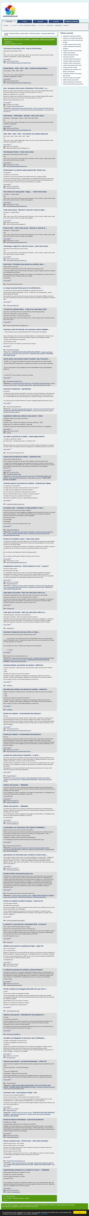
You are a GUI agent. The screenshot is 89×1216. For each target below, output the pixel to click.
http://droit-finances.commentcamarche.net (19, 751)
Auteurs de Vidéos (29, 25)
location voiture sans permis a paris (21, 895)
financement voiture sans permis (73, 84)
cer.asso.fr (10, 942)
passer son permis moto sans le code (20, 1164)
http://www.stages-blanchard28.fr (16, 920)
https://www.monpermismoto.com (16, 1160)
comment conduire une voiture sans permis (72, 74)
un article (49, 25)
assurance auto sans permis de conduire (26, 352)
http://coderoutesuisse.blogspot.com (17, 166)
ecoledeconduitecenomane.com (15, 504)
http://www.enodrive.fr (13, 1137)
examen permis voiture (70, 67)
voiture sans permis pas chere (72, 65)
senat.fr (9, 432)
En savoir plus (43, 1214)
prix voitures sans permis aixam (41, 383)
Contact (66, 25)
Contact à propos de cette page (65, 1205)
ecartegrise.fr (10, 608)
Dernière (27, 1198)
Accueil (6, 25)
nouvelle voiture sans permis (72, 59)
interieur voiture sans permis (71, 63)
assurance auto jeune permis (11, 109)
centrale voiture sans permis (71, 61)
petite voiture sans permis (71, 80)
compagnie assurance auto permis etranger (43, 409)
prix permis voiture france (25, 385)
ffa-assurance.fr (11, 1057)
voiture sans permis (69, 52)
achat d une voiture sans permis (23, 1085)
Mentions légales (13, 1205)
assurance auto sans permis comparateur (31, 109)
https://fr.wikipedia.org (13, 802)
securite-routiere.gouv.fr (13, 188)
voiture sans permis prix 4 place (41, 385)
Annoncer (58, 25)
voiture (9, 21)
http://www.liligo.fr (11, 776)
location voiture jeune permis (34, 478)
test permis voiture (68, 57)
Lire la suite (6, 59)
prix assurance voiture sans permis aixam (21, 383)
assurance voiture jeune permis (12, 779)
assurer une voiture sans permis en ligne (33, 849)
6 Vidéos (13, 43)
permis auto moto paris (39, 897)
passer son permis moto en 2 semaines (22, 1162)
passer (40, 21)
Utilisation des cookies (47, 1205)
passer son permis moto (42, 1164)
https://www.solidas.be (13, 530)
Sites (21, 25)
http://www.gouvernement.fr (14, 985)
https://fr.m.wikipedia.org (13, 1192)
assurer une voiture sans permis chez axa (43, 108)
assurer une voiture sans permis (73, 38)
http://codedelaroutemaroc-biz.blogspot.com (19, 62)
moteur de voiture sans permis (72, 50)
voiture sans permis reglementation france (14, 1088)
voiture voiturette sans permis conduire (72, 47)
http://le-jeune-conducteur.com (15, 106)
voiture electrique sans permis (72, 82)
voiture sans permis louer (29, 779)
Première (9, 1198)
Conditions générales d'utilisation (29, 1205)
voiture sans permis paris (25, 897)
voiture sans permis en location (43, 895)
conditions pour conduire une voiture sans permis (72, 70)
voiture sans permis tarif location (18, 478)
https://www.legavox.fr (13, 305)
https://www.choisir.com (13, 869)
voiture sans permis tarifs (70, 55)
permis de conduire (71, 21)
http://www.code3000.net (13, 1034)
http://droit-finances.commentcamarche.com (19, 730)
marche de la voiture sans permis (46, 1087)
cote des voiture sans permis (72, 77)
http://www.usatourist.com (14, 474)
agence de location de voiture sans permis (23, 476)
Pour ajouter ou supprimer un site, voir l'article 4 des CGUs (20, 1206)
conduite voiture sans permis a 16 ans (22, 1087)
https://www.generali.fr (13, 349)
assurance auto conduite (37, 353)
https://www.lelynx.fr (12, 583)
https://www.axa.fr (12, 1110)
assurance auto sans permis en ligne (43, 410)
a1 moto (56, 21)
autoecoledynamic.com (13, 1011)
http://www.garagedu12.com (14, 381)
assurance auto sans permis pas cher (22, 108)
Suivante (21, 1198)
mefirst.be (9, 685)
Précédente (16, 1198)
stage (25, 21)
